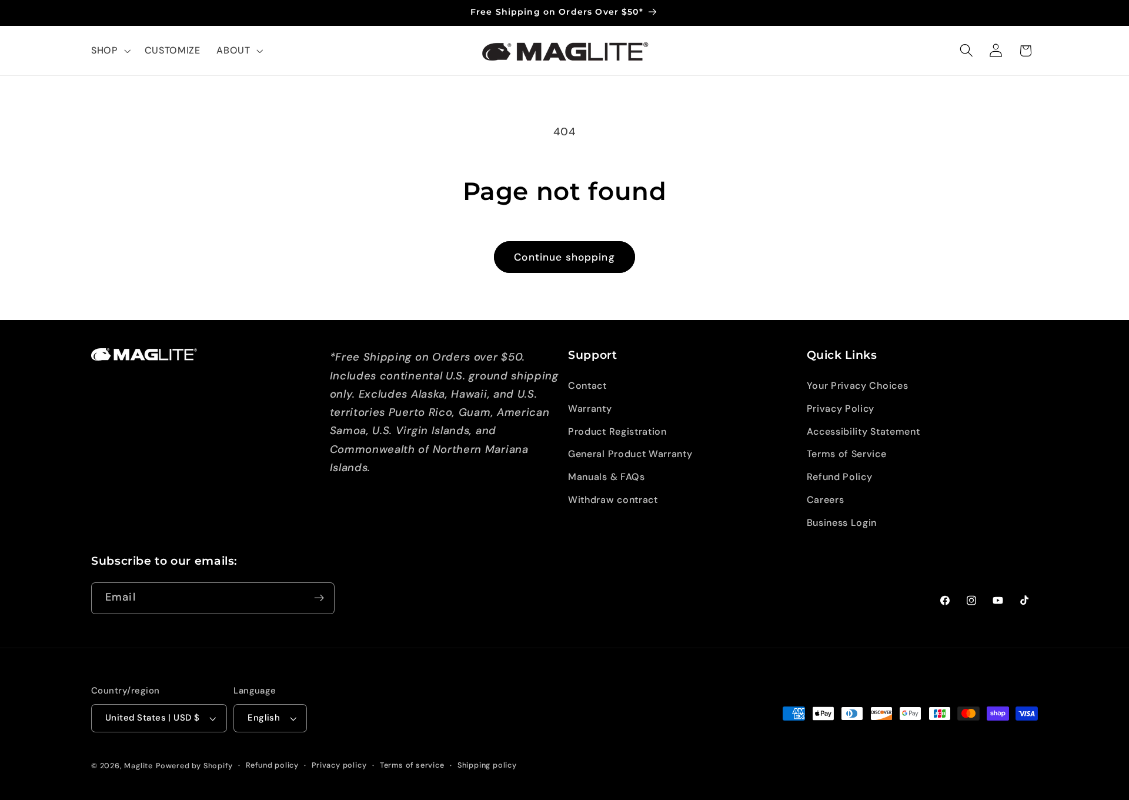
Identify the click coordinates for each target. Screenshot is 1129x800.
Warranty (590, 408)
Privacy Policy (841, 408)
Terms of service (412, 765)
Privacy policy (339, 765)
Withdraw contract (613, 500)
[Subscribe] (319, 598)
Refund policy (272, 765)
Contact (587, 385)
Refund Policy (840, 477)
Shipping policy (487, 765)
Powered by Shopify (194, 766)
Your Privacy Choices (857, 385)
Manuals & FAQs (606, 477)
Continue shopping (564, 257)
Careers (825, 500)
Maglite (138, 766)
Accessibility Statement (863, 431)
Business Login (842, 522)
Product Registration (617, 431)
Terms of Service (847, 454)
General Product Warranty (630, 454)
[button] (109, 50)
